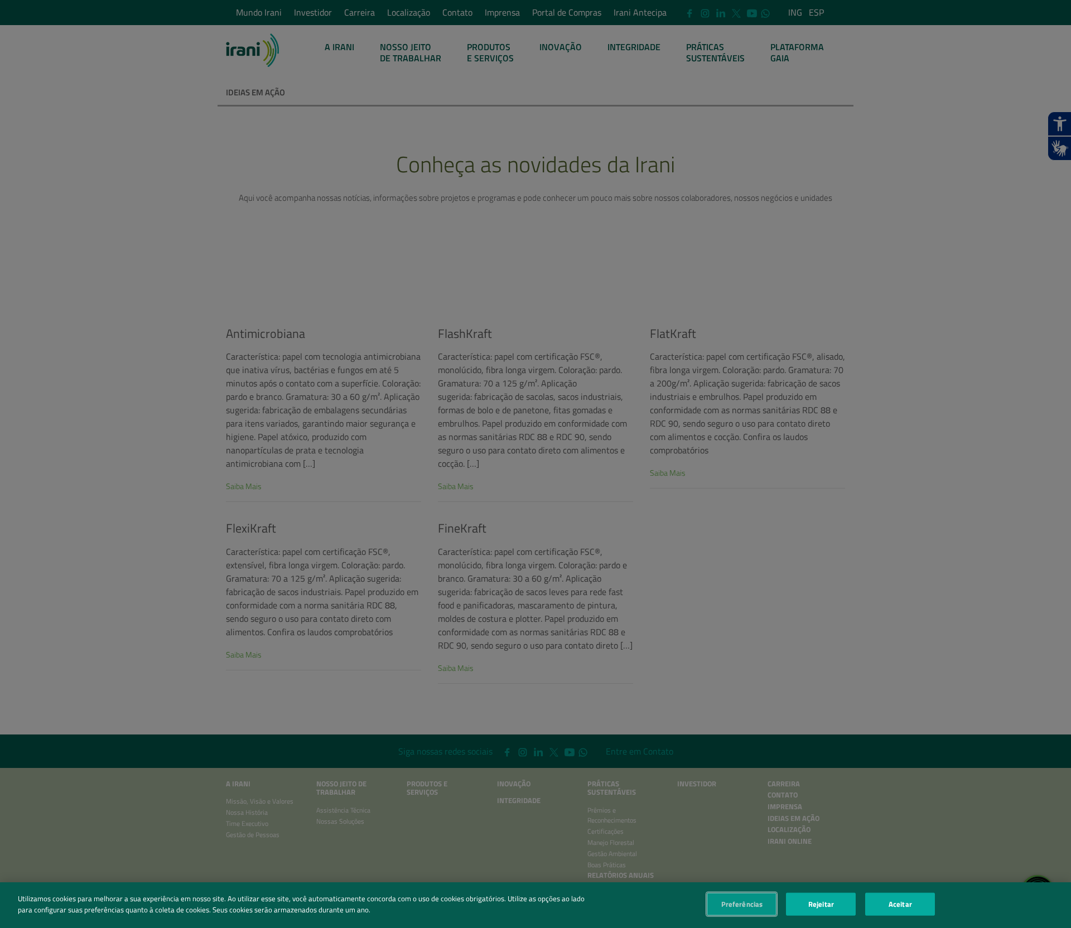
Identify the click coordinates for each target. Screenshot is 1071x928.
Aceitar (900, 904)
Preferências (742, 904)
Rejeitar (821, 904)
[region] (535, 905)
